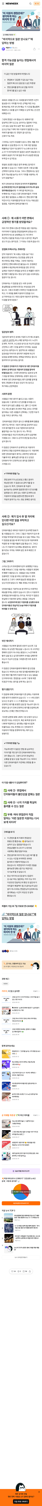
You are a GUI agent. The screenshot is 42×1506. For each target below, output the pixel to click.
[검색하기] (30, 3)
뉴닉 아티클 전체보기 (21, 1257)
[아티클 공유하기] (34, 49)
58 (26, 1271)
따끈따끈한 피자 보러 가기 (21, 1203)
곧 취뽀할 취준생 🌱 (9, 35)
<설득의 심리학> (8, 340)
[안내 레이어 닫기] (39, 1492)
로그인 (37, 4)
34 (15, 1271)
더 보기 (35, 991)
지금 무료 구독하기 (21, 1501)
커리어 (5, 984)
